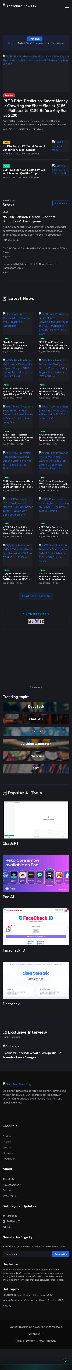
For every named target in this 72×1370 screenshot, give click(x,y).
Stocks (7, 1141)
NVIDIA (7, 1305)
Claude (36, 731)
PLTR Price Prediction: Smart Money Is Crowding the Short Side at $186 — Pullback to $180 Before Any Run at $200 (35, 108)
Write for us (10, 1195)
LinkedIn (12, 1215)
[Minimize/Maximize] (66, 1361)
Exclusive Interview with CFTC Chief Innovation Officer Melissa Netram (32, 1055)
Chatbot (29, 1300)
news (10, 95)
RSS (9, 1226)
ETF (60, 1300)
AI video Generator (36, 743)
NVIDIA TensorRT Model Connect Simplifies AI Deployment (24, 148)
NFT (36, 768)
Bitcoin (27, 1295)
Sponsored (36, 687)
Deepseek (11, 1004)
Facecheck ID (14, 950)
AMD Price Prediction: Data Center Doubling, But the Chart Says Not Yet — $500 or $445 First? (18, 485)
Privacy (30, 1340)
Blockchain (9, 1152)
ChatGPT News (12, 1295)
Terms (20, 1340)
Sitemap (51, 1340)
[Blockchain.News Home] (19, 7)
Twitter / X (13, 1221)
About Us (8, 1179)
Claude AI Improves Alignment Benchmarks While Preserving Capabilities (15, 346)
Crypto (7, 1147)
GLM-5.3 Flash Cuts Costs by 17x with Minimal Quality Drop (24, 171)
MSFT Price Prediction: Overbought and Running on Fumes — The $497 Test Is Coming (54, 532)
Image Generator (12, 1300)
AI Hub (7, 1136)
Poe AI (8, 897)
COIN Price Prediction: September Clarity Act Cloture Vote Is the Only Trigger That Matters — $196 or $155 (52, 394)
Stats (40, 1340)
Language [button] (35, 1333)
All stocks (61, 203)
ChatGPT (36, 719)
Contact (8, 1190)
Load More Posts (34, 596)
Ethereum (36, 756)
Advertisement (12, 1184)
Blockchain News (29, 1326)
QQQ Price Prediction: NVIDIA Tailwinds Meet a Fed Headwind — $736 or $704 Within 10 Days (16, 578)
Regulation (9, 1158)
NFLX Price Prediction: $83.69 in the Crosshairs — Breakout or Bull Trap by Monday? (53, 439)
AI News (41, 1300)
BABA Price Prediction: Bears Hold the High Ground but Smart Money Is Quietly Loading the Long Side (18, 439)
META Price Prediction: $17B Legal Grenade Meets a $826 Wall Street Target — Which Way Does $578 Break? (18, 533)
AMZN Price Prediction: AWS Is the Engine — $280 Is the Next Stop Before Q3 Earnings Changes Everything (54, 487)
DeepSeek (36, 706)
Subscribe (61, 1254)
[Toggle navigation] (66, 7)
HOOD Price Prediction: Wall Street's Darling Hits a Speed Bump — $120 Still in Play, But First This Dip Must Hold (18, 394)
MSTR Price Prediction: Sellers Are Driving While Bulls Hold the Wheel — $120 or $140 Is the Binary (53, 578)
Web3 (50, 1295)
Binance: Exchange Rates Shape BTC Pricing (36, 43)
